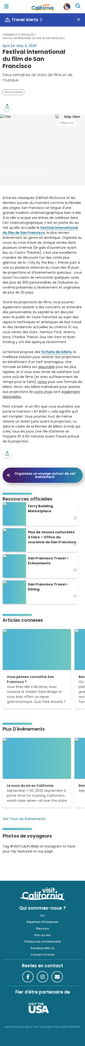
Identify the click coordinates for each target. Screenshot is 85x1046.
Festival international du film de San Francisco (40, 230)
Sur (42, 915)
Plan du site (42, 935)
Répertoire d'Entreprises (42, 922)
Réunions (42, 929)
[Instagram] (9, 865)
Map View (67, 122)
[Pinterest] (15, 865)
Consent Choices (43, 955)
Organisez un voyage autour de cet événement (45, 475)
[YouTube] (22, 865)
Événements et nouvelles (18, 34)
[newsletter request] (57, 976)
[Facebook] (28, 976)
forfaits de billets (56, 352)
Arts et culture (13, 92)
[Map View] (70, 145)
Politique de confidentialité (42, 942)
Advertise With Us (42, 948)
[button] (7, 106)
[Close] (80, 20)
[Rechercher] (78, 6)
